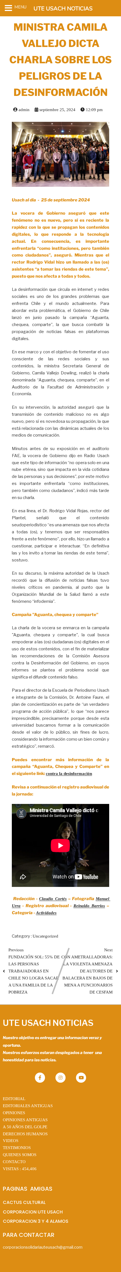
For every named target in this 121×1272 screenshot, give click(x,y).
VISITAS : (20, 1169)
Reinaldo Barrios (89, 906)
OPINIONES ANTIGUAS (25, 1120)
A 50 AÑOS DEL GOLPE (25, 1127)
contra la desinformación (69, 773)
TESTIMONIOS (17, 1147)
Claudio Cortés (52, 898)
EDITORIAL (14, 1098)
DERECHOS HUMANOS (25, 1134)
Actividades (46, 913)
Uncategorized (45, 936)
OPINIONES (14, 1113)
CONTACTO (14, 1161)
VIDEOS (10, 1140)
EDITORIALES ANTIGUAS (28, 1106)
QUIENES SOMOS (19, 1154)
